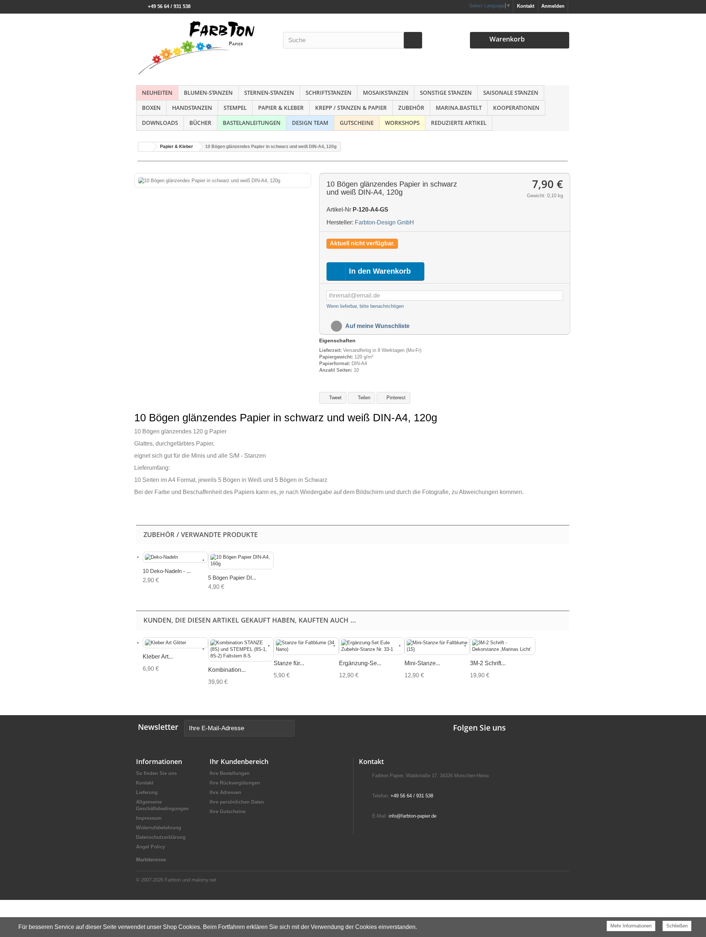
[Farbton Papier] (205, 47)
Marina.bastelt (459, 107)
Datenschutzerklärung (161, 837)
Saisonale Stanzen (510, 92)
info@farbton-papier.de (412, 816)
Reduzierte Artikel (458, 122)
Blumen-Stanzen (208, 92)
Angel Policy (150, 847)
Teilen (363, 397)
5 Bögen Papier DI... (232, 577)
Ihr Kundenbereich (239, 761)
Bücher (200, 122)
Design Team (310, 122)
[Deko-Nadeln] (175, 557)
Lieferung (147, 792)
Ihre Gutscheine (228, 811)
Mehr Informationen (631, 926)
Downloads (160, 122)
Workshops (402, 122)
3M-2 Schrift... (488, 663)
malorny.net (204, 880)
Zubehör (411, 107)
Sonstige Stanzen (446, 92)
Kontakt (525, 6)
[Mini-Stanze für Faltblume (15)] (437, 646)
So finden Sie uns (156, 773)
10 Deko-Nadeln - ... (167, 571)
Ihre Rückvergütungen (235, 783)
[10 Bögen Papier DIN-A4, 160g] (241, 560)
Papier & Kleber (281, 107)
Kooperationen (516, 107)
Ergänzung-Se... (360, 663)
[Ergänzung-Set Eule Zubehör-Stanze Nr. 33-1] (371, 646)
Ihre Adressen (225, 792)
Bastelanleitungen (252, 122)
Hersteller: (340, 222)
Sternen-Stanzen (269, 92)
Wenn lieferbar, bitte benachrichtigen (365, 306)
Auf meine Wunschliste (377, 326)
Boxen (151, 107)
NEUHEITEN (157, 92)
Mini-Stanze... (422, 663)
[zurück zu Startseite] (146, 146)
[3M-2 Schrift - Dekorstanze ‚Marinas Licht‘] (502, 646)
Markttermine (151, 859)
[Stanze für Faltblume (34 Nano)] (306, 646)
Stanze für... (289, 663)
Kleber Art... (158, 656)
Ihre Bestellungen (230, 773)
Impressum (149, 818)
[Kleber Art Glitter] (175, 643)
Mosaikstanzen (386, 92)
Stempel (235, 107)
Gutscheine (357, 122)
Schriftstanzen (329, 92)
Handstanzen (192, 107)
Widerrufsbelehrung (158, 827)
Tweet (335, 397)
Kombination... (227, 670)
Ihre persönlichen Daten (237, 802)
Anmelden (552, 6)
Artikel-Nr (339, 209)
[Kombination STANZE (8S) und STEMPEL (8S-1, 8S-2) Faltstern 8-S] (241, 649)
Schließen (677, 926)
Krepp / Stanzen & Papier (351, 107)
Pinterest (395, 397)
